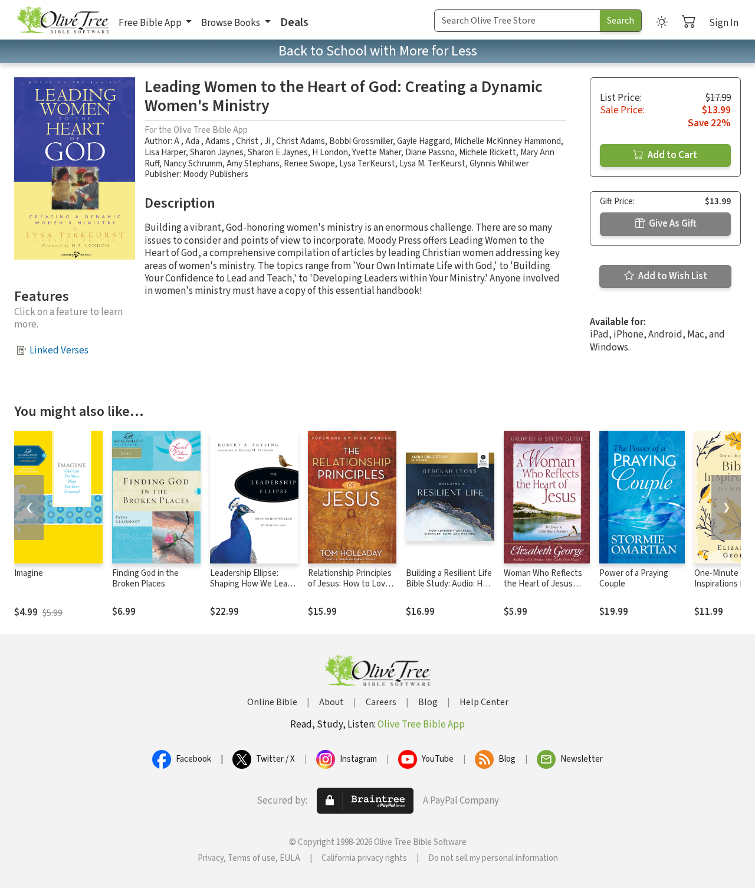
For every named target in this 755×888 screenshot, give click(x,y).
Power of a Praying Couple (633, 579)
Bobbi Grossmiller (361, 141)
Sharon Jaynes (217, 152)
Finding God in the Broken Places (145, 579)
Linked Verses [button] (58, 350)
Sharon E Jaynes (278, 152)
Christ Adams (300, 141)
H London (330, 152)
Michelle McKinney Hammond (507, 141)
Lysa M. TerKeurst (432, 164)
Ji (268, 141)
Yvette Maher (376, 152)
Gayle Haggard (423, 141)
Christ (248, 141)
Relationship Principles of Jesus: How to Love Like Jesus (350, 584)
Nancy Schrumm (192, 164)
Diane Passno (430, 152)
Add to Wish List (671, 276)
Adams (218, 141)
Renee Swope (309, 164)
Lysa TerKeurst (367, 164)
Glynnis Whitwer (499, 164)
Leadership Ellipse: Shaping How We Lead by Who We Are (251, 584)
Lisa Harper (165, 152)
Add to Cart (671, 155)
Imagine (28, 573)
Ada (193, 141)
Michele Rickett (487, 152)
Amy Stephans (253, 164)
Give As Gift (672, 224)
